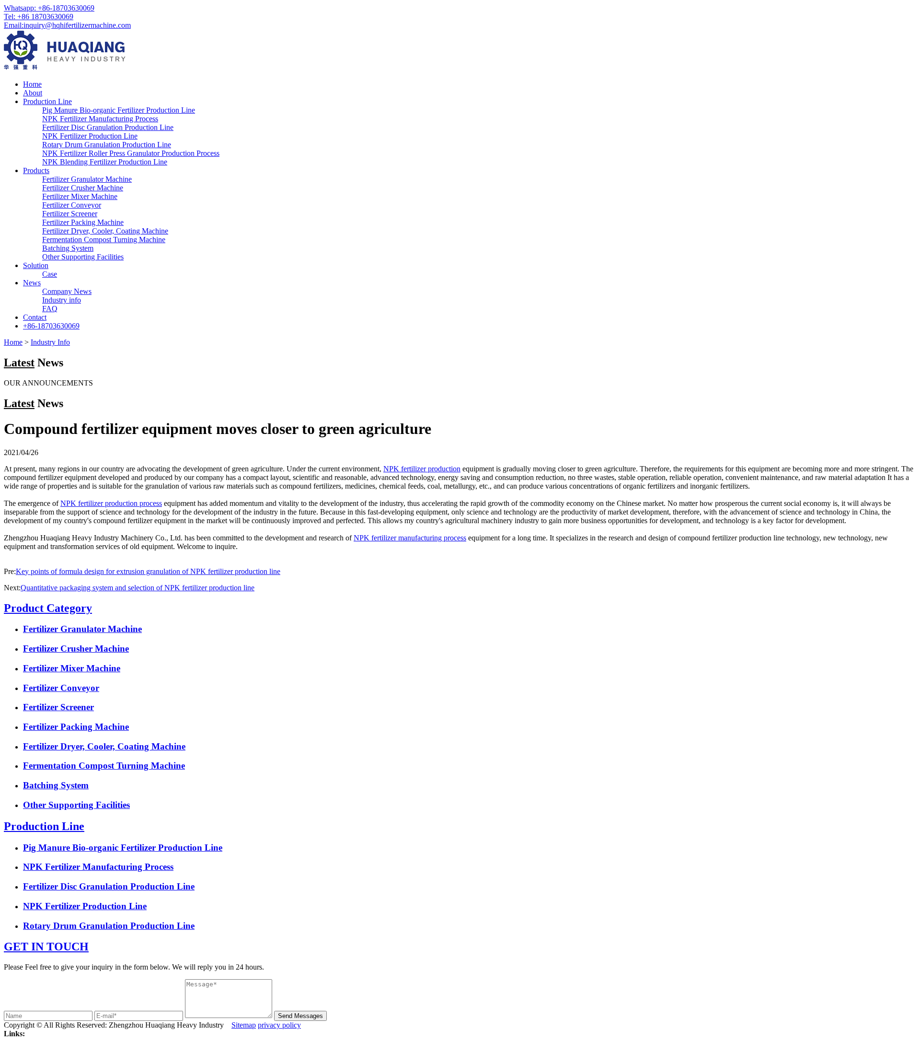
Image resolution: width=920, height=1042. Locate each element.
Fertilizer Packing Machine (83, 222)
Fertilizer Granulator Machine (87, 179)
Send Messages (300, 1015)
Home (32, 84)
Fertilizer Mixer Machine (79, 196)
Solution (35, 265)
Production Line (47, 101)
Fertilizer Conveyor (71, 205)
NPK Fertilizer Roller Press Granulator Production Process (130, 153)
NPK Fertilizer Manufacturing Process (100, 119)
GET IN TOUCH (46, 946)
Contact (34, 317)
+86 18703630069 (38, 16)
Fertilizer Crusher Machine (82, 188)
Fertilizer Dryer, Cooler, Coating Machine (105, 231)
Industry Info (50, 342)
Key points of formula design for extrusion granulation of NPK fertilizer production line (148, 571)
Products (36, 170)
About (32, 93)
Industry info (61, 300)
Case (49, 274)
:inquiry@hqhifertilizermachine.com (67, 25)
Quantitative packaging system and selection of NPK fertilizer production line (137, 588)
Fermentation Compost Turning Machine (103, 239)
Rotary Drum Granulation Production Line (106, 144)
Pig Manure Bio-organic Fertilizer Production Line (118, 110)
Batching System (67, 248)
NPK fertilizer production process (111, 503)
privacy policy (279, 1025)
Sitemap (243, 1025)
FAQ (50, 308)
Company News (67, 291)
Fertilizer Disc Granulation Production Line (107, 127)
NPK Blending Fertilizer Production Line (104, 162)
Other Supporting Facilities (83, 257)
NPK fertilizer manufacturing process (410, 538)
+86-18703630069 (49, 8)
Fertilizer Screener (69, 214)
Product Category (48, 608)
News (32, 283)
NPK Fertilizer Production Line (90, 136)
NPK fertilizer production (421, 469)
